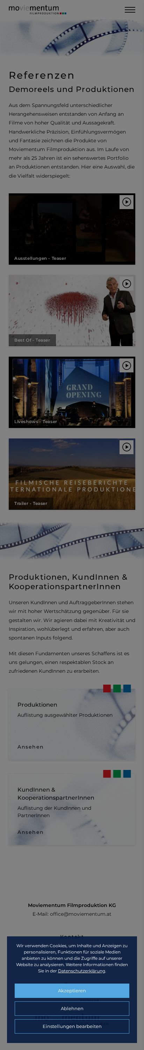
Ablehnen (72, 1008)
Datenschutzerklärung (81, 970)
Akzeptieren (72, 990)
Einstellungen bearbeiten (72, 1026)
